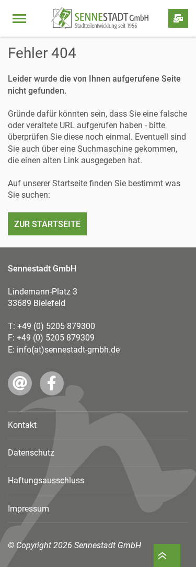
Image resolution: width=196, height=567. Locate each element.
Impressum (28, 509)
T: (51, 326)
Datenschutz (31, 453)
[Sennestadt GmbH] (99, 18)
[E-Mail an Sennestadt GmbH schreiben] (20, 383)
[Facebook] (52, 383)
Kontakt (22, 425)
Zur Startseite (47, 224)
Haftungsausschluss (46, 480)
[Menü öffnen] (19, 18)
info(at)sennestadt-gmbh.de (68, 350)
